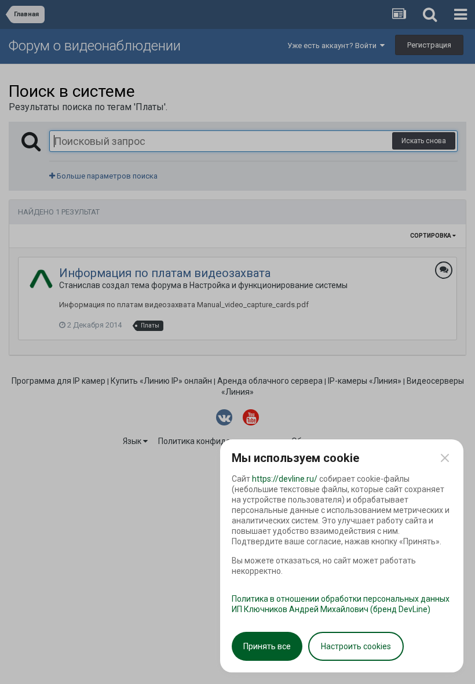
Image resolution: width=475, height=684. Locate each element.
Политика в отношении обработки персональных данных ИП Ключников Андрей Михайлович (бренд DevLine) (341, 604)
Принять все (267, 646)
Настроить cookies (356, 646)
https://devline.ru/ (284, 478)
